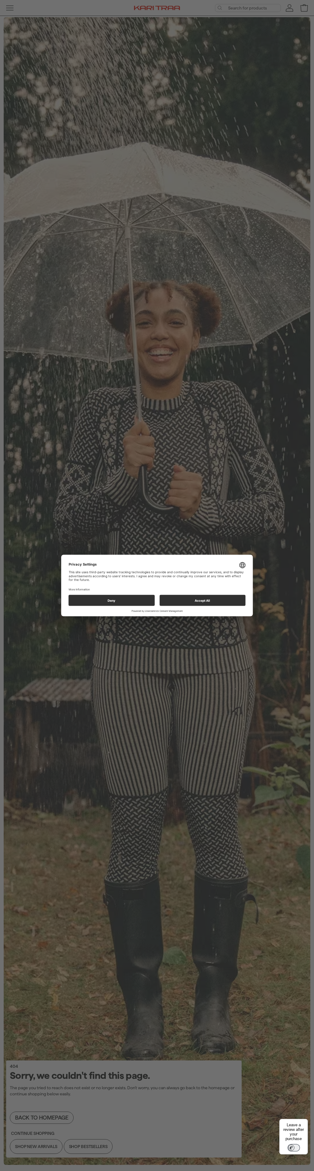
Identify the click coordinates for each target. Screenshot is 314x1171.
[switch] (294, 1147)
